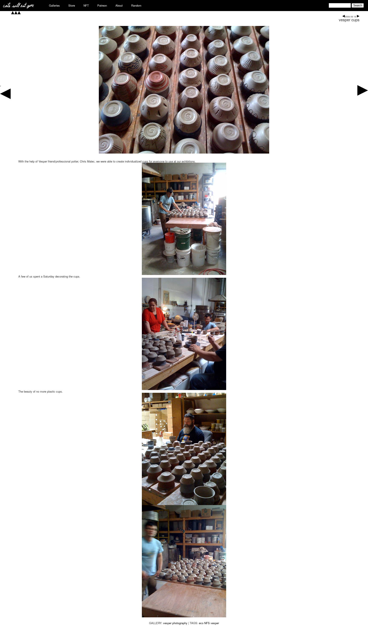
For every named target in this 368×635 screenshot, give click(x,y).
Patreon (102, 5)
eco (201, 623)
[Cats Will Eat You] (18, 7)
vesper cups (349, 19)
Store (71, 5)
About (119, 5)
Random (136, 5)
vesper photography (175, 623)
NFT (86, 5)
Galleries (54, 5)
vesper (215, 623)
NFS (207, 623)
